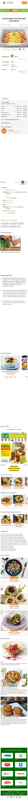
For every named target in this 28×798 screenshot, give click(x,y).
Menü (2, 11)
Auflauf (10, 538)
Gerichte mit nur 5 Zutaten (14, 632)
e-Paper (25, 464)
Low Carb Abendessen (19, 487)
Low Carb (11, 541)
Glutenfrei (10, 543)
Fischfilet (11, 192)
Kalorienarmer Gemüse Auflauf (8, 549)
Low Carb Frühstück (6, 487)
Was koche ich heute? (14, 606)
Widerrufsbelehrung (21, 793)
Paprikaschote (11, 190)
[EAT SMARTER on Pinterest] (11, 797)
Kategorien (21, 794)
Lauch (7, 187)
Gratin (15, 538)
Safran (7, 204)
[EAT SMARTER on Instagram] (14, 797)
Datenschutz (17, 791)
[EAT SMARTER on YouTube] (20, 797)
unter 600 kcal (4, 541)
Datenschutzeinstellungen (8, 793)
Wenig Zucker (4, 546)
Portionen (22, 184)
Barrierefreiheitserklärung (10, 794)
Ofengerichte (21, 538)
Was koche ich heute (6, 525)
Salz (7, 196)
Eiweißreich (6, 505)
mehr (25, 106)
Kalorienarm (24, 543)
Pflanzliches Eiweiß (18, 505)
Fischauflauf (18, 541)
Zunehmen (3, 543)
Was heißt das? (22, 59)
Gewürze (12, 535)
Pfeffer (7, 198)
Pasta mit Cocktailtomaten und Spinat (9, 688)
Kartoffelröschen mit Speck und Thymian (10, 717)
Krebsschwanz (13, 207)
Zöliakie (24, 541)
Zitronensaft (9, 202)
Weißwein (13, 210)
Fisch (7, 535)
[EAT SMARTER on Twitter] (17, 797)
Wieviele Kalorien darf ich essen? (22, 71)
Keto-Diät (11, 546)
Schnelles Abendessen (14, 580)
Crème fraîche (9, 200)
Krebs (2, 535)
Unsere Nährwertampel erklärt (12, 119)
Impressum (10, 791)
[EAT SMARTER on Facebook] (8, 797)
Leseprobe (3, 464)
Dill (6, 213)
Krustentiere (4, 538)
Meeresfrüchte (18, 535)
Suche (23, 11)
